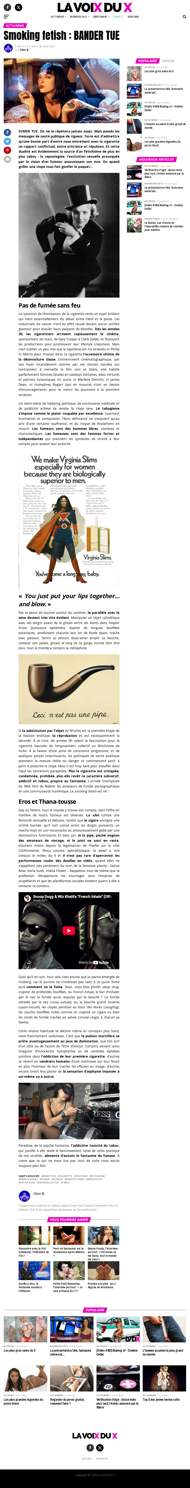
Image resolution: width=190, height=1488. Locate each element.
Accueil (87, 1458)
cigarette (65, 1176)
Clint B (24, 50)
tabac (66, 1182)
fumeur (58, 1179)
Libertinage (100, 16)
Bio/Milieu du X (78, 16)
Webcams (133, 16)
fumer (45, 1179)
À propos (102, 1458)
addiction (49, 1176)
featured (82, 1176)
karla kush (95, 1179)
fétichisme (98, 1176)
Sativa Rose (27, 1182)
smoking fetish (48, 1182)
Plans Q (117, 16)
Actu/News (57, 16)
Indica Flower (75, 1179)
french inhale (29, 1179)
